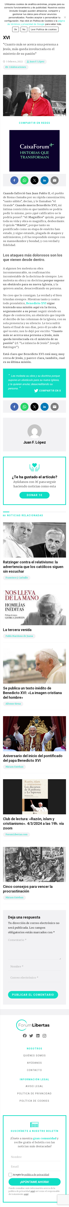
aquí (32, 1191)
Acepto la (31, 1174)
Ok (15, 29)
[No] (64, 17)
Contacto (34, 1070)
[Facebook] (25, 1036)
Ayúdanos (34, 1063)
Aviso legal (34, 1086)
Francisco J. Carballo (17, 577)
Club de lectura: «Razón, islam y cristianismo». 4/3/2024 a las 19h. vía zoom (33, 823)
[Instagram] (44, 1036)
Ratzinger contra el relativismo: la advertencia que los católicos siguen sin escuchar (33, 566)
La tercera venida (17, 630)
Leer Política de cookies (44, 29)
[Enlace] (34, 1025)
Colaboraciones (17, 67)
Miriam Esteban (14, 766)
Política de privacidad (34, 1093)
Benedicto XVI (36, 303)
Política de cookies (34, 1101)
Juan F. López (37, 61)
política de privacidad (36, 1174)
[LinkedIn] (38, 1036)
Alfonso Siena (13, 703)
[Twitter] (31, 1036)
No (24, 29)
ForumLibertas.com (16, 834)
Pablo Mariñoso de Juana (19, 636)
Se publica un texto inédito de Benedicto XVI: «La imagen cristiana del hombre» (32, 693)
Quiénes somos (34, 1055)
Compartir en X (50, 390)
